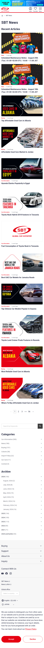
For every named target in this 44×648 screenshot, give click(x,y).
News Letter (5, 584)
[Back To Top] (38, 636)
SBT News (4, 581)
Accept (11, 639)
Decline (33, 639)
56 (29, 411)
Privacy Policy (30, 629)
